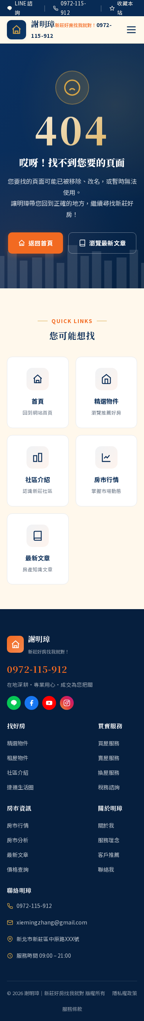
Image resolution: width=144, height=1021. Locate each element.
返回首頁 (40, 243)
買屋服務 (108, 743)
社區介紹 (17, 772)
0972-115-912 (34, 905)
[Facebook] (31, 703)
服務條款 (72, 1009)
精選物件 (17, 743)
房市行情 (17, 825)
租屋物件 (17, 758)
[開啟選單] (131, 30)
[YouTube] (49, 703)
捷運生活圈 (20, 787)
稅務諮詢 (108, 787)
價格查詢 (17, 869)
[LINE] (14, 703)
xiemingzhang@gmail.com (52, 922)
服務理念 (108, 840)
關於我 (106, 825)
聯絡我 (106, 869)
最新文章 (17, 854)
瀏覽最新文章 (107, 243)
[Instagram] (67, 703)
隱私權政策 (124, 993)
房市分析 (17, 840)
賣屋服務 (108, 758)
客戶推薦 (108, 854)
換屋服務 (108, 772)
